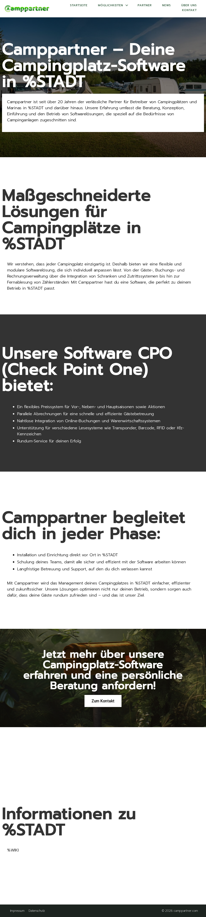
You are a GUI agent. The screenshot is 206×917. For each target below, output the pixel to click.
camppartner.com (186, 911)
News (166, 5)
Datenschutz (37, 911)
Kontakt (189, 10)
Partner (145, 5)
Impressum (17, 911)
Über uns (189, 5)
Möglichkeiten (110, 5)
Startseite (79, 5)
